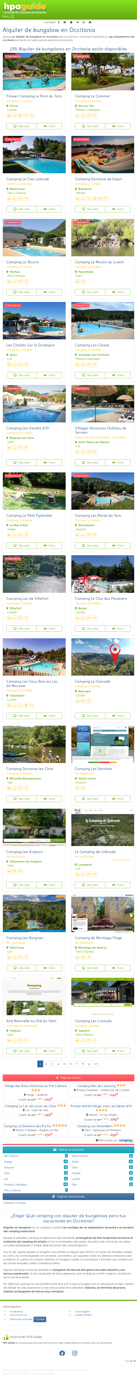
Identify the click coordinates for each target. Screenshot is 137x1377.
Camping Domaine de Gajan (98, 179)
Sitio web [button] (24, 126)
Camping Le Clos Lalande (27, 179)
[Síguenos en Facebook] (62, 1353)
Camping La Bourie (22, 262)
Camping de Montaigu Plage (98, 938)
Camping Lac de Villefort (27, 598)
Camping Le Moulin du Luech (99, 262)
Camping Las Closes (92, 345)
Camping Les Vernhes (93, 768)
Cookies (40, 1319)
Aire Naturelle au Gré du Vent (31, 1021)
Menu (6, 16)
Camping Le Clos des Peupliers (101, 598)
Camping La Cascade (92, 681)
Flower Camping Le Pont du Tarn (34, 96)
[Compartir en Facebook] (58, 22)
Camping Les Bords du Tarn (98, 515)
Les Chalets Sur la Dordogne (30, 345)
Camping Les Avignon (24, 851)
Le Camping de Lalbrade (95, 851)
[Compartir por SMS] (90, 22)
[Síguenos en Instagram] (75, 1353)
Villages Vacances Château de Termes (100, 430)
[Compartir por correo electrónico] (84, 22)
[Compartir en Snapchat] (71, 22)
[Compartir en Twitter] (65, 22)
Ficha (51, 126)
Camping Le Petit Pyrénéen (29, 515)
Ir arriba (129, 1361)
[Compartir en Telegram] (77, 22)
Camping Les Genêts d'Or (27, 428)
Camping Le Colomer (92, 96)
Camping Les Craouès (93, 1021)
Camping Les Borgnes (24, 938)
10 (96, 1064)
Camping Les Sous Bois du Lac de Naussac (32, 683)
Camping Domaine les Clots (29, 768)
